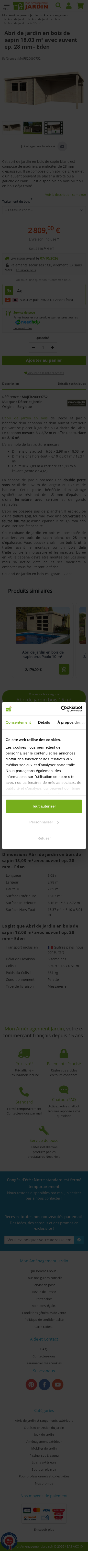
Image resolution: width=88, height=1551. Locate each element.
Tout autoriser (44, 806)
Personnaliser (41, 822)
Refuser (44, 838)
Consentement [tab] (18, 722)
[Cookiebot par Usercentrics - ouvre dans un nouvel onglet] (62, 709)
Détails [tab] (44, 722)
